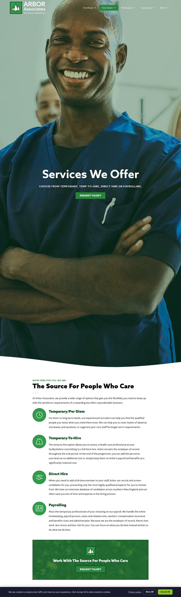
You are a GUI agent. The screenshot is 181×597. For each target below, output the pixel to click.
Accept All (165, 591)
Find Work (88, 7)
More (162, 7)
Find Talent (107, 7)
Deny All (150, 591)
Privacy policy (134, 592)
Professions (126, 7)
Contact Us (146, 7)
